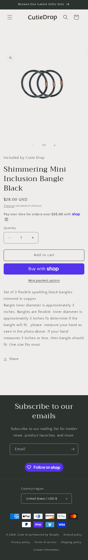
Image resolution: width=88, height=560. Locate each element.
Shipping (9, 206)
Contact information (46, 549)
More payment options (44, 280)
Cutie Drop (25, 534)
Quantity (10, 228)
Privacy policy (20, 542)
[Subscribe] (72, 449)
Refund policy (73, 534)
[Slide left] (33, 145)
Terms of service (45, 542)
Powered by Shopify (46, 534)
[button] (9, 17)
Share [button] (14, 359)
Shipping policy (71, 542)
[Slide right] (54, 145)
